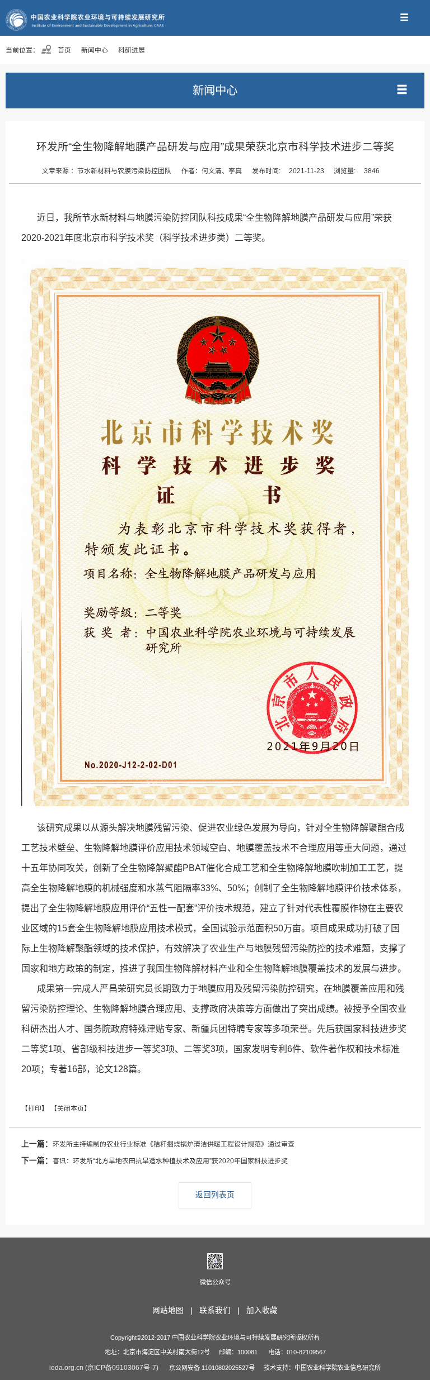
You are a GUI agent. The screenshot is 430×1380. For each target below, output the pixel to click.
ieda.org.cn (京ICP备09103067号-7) (103, 1368)
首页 (63, 50)
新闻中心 (94, 50)
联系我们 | (221, 1310)
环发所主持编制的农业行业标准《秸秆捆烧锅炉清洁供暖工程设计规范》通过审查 (158, 1144)
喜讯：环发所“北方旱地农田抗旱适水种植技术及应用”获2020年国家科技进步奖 (154, 1161)
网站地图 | (174, 1310)
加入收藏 (262, 1310)
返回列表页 (215, 1195)
